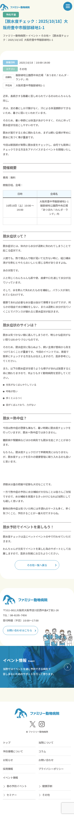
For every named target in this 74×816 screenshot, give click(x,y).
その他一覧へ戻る (37, 565)
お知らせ (8, 760)
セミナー (12, 795)
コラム (42, 751)
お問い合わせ (46, 760)
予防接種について (13, 751)
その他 (46, 795)
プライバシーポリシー (51, 769)
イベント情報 (10, 777)
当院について (46, 742)
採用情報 (8, 769)
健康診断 (47, 786)
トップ (6, 742)
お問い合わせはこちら (19, 630)
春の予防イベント (17, 786)
